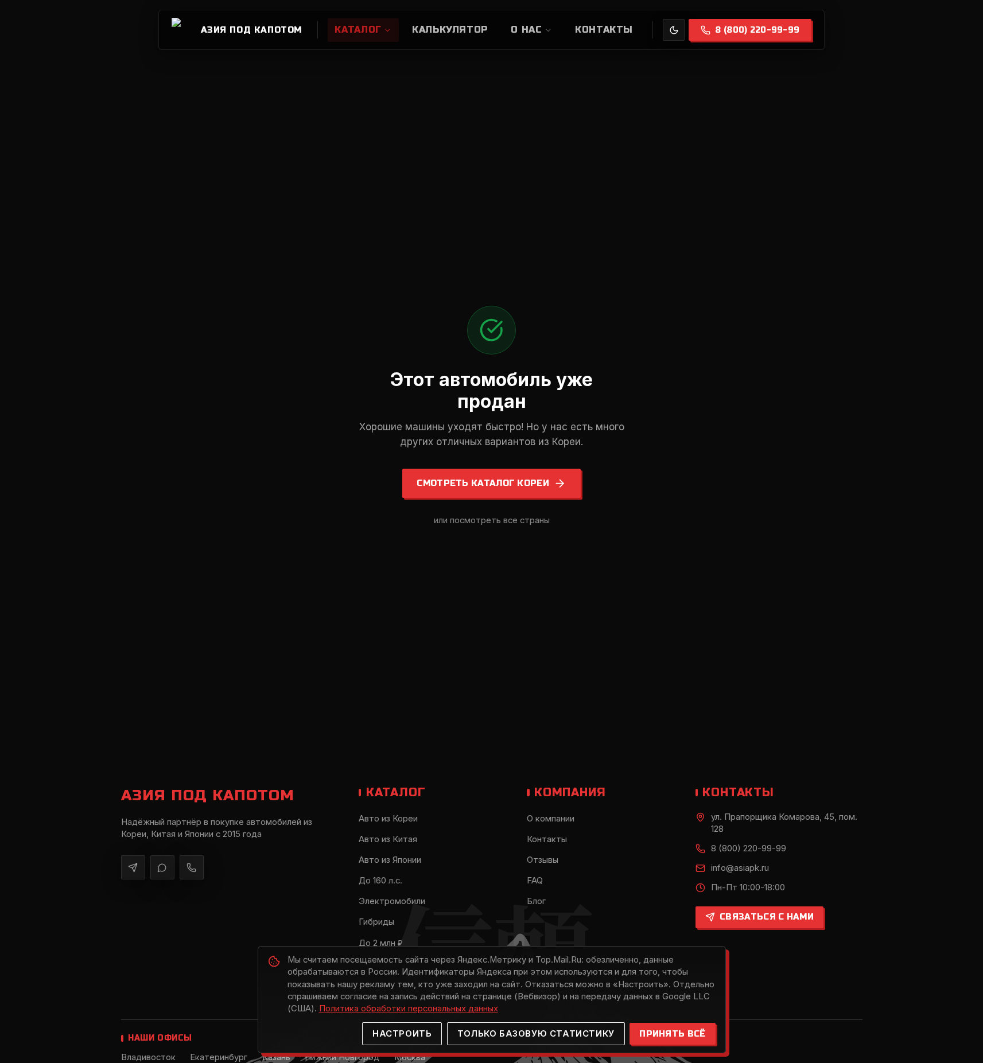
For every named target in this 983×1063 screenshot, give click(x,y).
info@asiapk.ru (740, 868)
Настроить (402, 1034)
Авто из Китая (388, 839)
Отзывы (542, 860)
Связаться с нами (767, 917)
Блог (536, 901)
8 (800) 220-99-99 (757, 30)
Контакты (547, 839)
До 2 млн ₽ (381, 943)
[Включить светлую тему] (674, 30)
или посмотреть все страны (492, 520)
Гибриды (376, 922)
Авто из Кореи (388, 818)
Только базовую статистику (536, 1034)
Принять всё (672, 1034)
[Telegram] (133, 867)
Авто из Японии (390, 860)
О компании (550, 818)
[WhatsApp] (162, 867)
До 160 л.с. (380, 880)
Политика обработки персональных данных (408, 1008)
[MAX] (192, 867)
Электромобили (392, 901)
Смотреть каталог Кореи (483, 483)
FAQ (535, 880)
